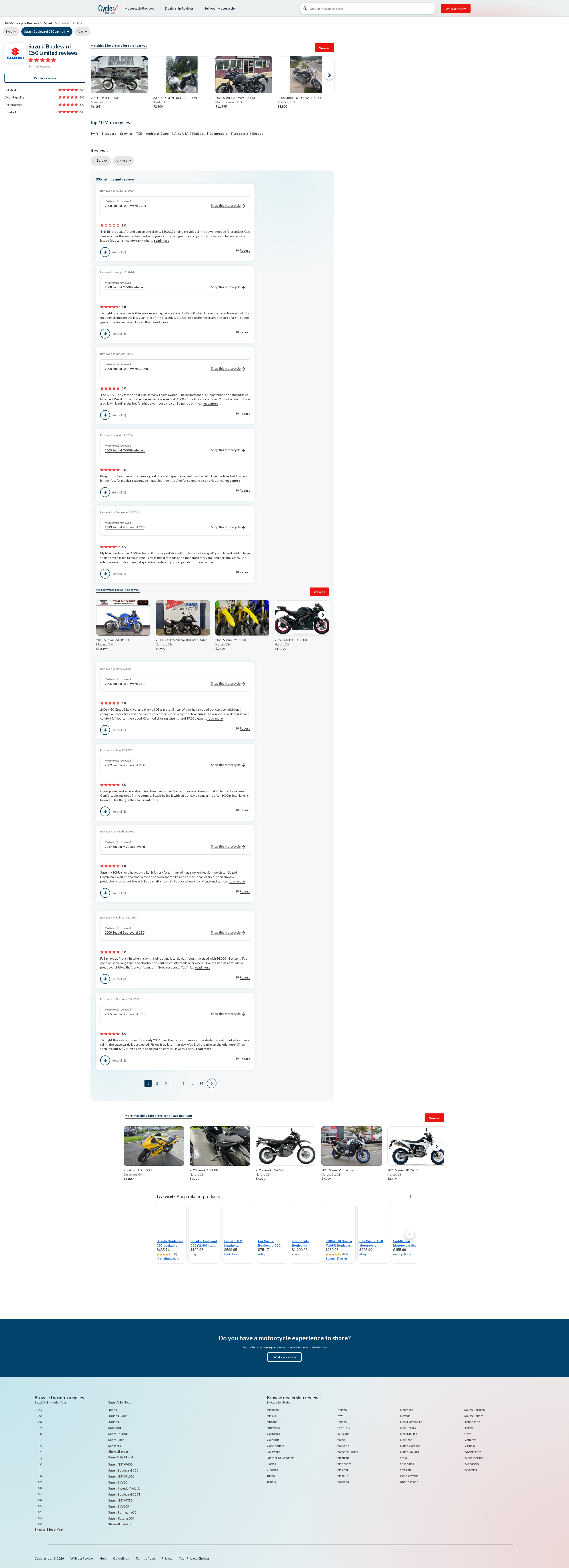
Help (103, 1558)
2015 (38, 1446)
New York (406, 1440)
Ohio (403, 1458)
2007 (38, 1494)
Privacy (167, 1558)
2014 (38, 1452)
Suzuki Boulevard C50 (123, 1470)
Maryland (343, 1446)
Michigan (343, 1458)
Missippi (342, 1470)
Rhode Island (409, 1482)
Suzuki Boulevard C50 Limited (44, 31)
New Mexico (408, 1434)
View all (325, 48)
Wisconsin (471, 1464)
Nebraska (406, 1410)
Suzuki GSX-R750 (120, 1500)
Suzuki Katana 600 (121, 1518)
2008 (38, 1488)
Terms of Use (145, 1558)
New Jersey (408, 1428)
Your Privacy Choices (194, 1558)
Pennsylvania (409, 1476)
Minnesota (344, 1464)
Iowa (340, 1416)
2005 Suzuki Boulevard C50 (124, 684)
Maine (341, 1440)
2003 (38, 1518)
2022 (38, 1416)
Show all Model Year (49, 1529)
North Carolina (410, 1446)
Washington (472, 1452)
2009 (38, 1482)
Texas (468, 1428)
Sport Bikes (116, 1440)
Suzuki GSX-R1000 (121, 1476)
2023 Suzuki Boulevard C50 (124, 527)
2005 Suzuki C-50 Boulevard (125, 450)
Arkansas (273, 1428)
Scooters (114, 1446)
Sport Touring (118, 1434)
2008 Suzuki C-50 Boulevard (125, 287)
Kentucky (343, 1428)
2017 (38, 1440)
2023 (38, 1410)
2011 (38, 1470)
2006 (38, 1500)
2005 (38, 1506)
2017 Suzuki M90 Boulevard (125, 846)
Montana (343, 1482)
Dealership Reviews (179, 8)
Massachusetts (347, 1452)
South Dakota (473, 1416)
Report (245, 250)
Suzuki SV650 (117, 1482)
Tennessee (472, 1422)
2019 (38, 1428)
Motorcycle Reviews (139, 8)
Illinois (271, 1482)
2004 (38, 1512)
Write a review (456, 8)
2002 (38, 1524)
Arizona (272, 1422)
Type (8, 31)
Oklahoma (407, 1464)
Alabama (273, 1410)
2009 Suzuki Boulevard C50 (124, 932)
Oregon (405, 1470)
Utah (467, 1434)
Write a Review (284, 1357)
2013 (38, 1458)
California (273, 1434)
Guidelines (121, 1558)
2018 (38, 1434)
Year (80, 31)
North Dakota (409, 1452)
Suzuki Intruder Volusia (124, 1488)
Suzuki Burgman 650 (122, 1512)
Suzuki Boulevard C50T (124, 1494)
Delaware (273, 1452)
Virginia (469, 1446)
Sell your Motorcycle (219, 8)
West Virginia (473, 1458)
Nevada (405, 1416)
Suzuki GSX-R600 (120, 1464)
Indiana (342, 1410)
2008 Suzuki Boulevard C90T (125, 206)
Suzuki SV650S (118, 1506)
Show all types (118, 1451)
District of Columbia (281, 1458)
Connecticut (275, 1446)
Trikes (112, 1410)
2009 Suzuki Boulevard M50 (125, 765)
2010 (38, 1476)
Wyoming (470, 1470)
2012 (38, 1464)
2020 (38, 1422)
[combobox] (101, 161)
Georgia (272, 1470)
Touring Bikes (117, 1416)
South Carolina (474, 1410)
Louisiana (343, 1434)
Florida (271, 1464)
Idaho (271, 1476)
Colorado (273, 1440)
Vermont (470, 1440)
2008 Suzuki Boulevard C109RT (127, 369)
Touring (113, 1422)
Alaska (271, 1416)
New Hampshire (411, 1422)
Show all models (119, 1524)
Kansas (342, 1422)
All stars (121, 160)
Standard (114, 1428)
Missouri (342, 1476)
